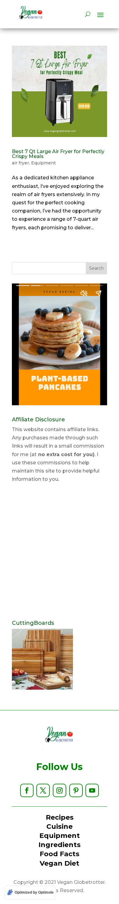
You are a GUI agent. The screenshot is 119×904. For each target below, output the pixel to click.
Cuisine (59, 826)
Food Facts (59, 854)
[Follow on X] (43, 790)
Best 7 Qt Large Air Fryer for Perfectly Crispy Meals (58, 154)
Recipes (60, 817)
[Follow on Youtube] (92, 790)
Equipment (43, 163)
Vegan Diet (59, 863)
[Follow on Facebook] (27, 790)
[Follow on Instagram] (59, 790)
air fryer (20, 163)
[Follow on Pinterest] (76, 790)
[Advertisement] (59, 551)
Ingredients (59, 845)
